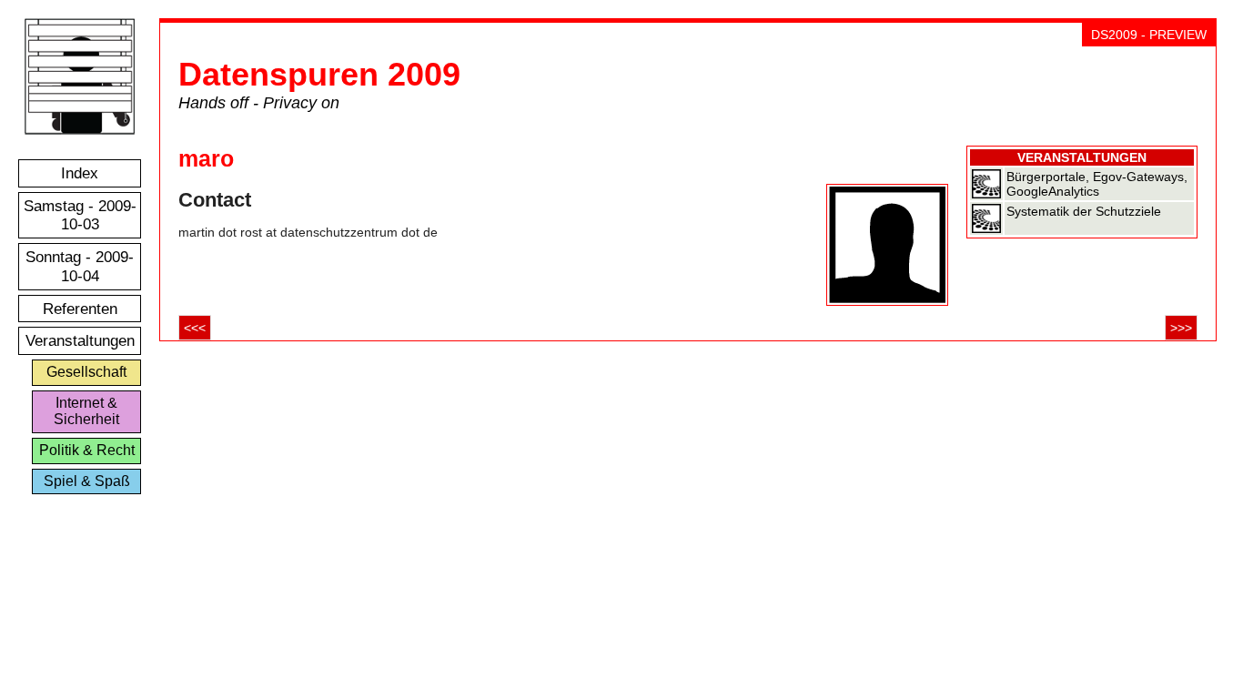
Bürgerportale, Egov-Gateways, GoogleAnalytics (1096, 183)
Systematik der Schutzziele (1083, 211)
